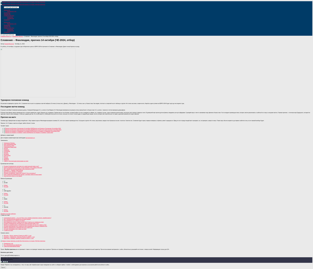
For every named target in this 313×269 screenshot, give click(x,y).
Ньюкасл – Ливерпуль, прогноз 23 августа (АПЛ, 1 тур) (19, 237)
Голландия (7, 151)
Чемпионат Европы (9, 143)
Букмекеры (7, 13)
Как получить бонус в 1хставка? (13, 176)
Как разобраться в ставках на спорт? (14, 220)
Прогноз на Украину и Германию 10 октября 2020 (46, 131)
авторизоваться (30, 137)
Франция (6, 159)
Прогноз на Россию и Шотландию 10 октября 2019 (47, 129)
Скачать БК (7, 14)
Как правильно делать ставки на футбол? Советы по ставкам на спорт (24, 222)
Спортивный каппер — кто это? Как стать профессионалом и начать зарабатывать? (27, 218)
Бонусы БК (7, 10)
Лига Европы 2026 (9, 145)
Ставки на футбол (9, 15)
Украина (6, 158)
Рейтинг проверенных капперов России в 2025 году (18, 227)
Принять (3, 267)
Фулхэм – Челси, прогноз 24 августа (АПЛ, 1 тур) (17, 235)
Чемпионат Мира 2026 (10, 147)
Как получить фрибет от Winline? (13, 171)
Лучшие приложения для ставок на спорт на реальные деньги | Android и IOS (25, 226)
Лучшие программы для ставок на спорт (15, 229)
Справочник (10, 18)
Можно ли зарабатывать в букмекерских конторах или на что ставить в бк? (25, 224)
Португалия (7, 155)
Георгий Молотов (9, 44)
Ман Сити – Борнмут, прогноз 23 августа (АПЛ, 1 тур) (19, 238)
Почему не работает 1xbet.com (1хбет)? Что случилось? (20, 173)
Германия (6, 150)
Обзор (5, 185)
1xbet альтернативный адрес (12, 246)
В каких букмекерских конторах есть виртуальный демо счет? (21, 166)
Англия (6, 148)
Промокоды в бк (11, 11)
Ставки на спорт (8, 230)
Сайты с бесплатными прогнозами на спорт (16, 161)
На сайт (6, 186)
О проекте (7, 19)
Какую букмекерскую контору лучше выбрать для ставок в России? (23, 167)
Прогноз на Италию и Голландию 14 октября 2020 (47, 128)
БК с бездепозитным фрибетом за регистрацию (17, 219)
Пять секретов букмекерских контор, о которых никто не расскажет (23, 174)
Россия (6, 157)
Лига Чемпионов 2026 (10, 144)
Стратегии (10, 17)
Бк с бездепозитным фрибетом (12, 245)
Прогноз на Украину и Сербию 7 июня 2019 (41, 132)
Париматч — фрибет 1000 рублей (13, 170)
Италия (6, 152)
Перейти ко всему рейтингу (8, 213)
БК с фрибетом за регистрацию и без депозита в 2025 (19, 169)
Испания (6, 154)
